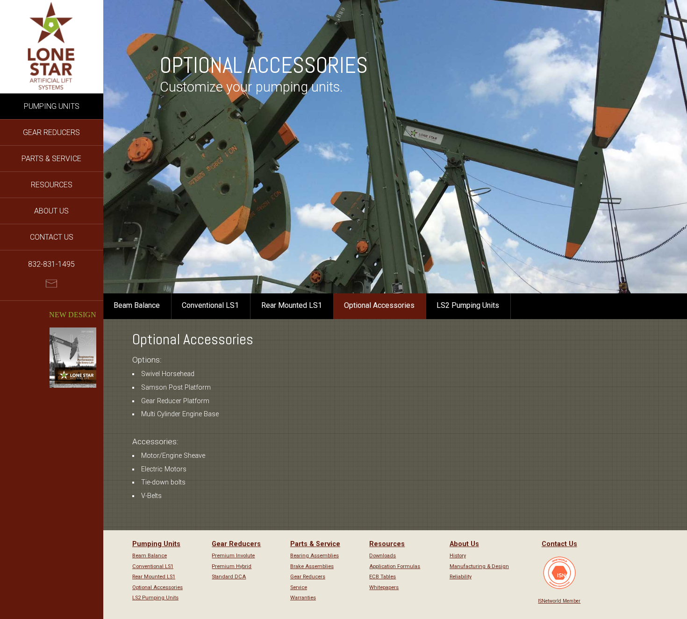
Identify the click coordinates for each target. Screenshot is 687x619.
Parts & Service (51, 158)
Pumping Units (51, 106)
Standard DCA (229, 577)
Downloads (382, 556)
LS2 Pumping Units (468, 305)
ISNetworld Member (559, 601)
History (458, 556)
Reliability (461, 577)
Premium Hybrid (231, 566)
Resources (51, 184)
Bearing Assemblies (314, 556)
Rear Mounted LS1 (291, 305)
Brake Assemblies (312, 566)
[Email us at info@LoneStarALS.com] (51, 285)
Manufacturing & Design (479, 566)
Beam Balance (137, 305)
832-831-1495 (51, 264)
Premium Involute (233, 556)
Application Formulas (394, 566)
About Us (51, 210)
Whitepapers (384, 587)
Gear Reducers (51, 132)
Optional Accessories (379, 305)
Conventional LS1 (210, 305)
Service (298, 587)
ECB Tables (382, 577)
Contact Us (51, 237)
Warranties (303, 598)
